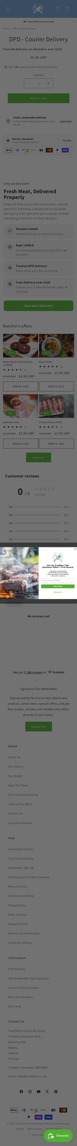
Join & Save (57, 586)
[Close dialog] (75, 549)
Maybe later (58, 592)
